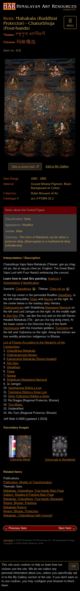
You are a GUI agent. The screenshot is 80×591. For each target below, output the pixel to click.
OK (74, 566)
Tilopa (33, 299)
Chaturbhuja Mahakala (21, 350)
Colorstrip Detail (20, 459)
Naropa (48, 299)
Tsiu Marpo (15, 404)
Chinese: (9, 42)
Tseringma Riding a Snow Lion (27, 392)
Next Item (65, 528)
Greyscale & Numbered (60, 459)
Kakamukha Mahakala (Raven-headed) (31, 359)
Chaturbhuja (23, 288)
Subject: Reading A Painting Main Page (28, 494)
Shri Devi (12, 315)
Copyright (8, 540)
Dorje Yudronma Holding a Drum (28, 396)
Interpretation (11, 282)
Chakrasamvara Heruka (22, 355)
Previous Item (18, 528)
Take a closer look (25, 166)
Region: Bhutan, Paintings (20, 503)
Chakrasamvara (13, 307)
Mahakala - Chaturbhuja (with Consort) (27, 515)
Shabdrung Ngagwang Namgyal (27, 379)
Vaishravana (11, 328)
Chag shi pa (57, 288)
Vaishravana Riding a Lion (25, 388)
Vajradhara (64, 295)
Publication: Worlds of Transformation (27, 482)
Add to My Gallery (57, 166)
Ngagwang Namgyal (58, 307)
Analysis (53, 278)
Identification (31, 282)
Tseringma (62, 328)
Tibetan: (8, 35)
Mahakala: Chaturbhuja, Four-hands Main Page (33, 490)
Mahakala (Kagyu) (15, 507)
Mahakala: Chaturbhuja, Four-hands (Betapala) (33, 499)
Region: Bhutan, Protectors (20, 511)
